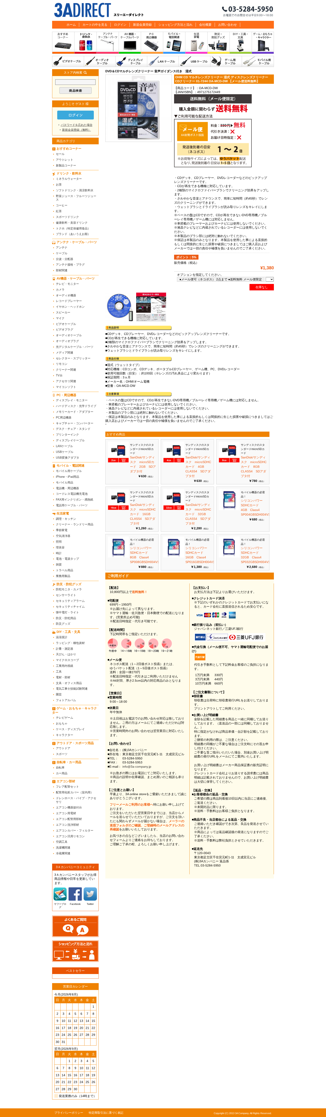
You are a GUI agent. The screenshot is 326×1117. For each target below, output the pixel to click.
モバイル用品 (64, 482)
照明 (59, 541)
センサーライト (66, 595)
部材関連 (61, 270)
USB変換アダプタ (67, 457)
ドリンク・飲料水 (86, 44)
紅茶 (59, 211)
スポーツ (61, 754)
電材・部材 (63, 677)
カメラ (60, 289)
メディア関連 (64, 352)
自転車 (60, 767)
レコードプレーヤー (69, 301)
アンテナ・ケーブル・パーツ (108, 44)
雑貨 (59, 564)
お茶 (59, 184)
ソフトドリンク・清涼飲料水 (74, 190)
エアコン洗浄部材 (67, 824)
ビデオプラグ (64, 329)
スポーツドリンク (67, 217)
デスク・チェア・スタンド (73, 428)
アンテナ (61, 247)
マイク (60, 318)
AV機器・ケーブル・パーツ (130, 44)
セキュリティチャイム (70, 606)
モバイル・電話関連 (174, 44)
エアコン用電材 (66, 813)
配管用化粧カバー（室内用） (74, 792)
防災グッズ (63, 623)
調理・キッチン (66, 518)
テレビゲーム (64, 717)
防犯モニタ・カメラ (69, 589)
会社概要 (205, 24)
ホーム (71, 24)
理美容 (60, 547)
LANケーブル (163, 61)
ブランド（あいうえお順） (73, 234)
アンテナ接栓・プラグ (70, 264)
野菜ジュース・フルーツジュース (76, 197)
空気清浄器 (63, 536)
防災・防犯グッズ (219, 44)
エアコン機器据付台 (69, 807)
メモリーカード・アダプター (74, 411)
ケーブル (61, 253)
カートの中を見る (94, 24)
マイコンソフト (66, 387)
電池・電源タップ (67, 558)
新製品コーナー (66, 165)
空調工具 (61, 841)
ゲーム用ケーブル (226, 61)
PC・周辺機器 (152, 44)
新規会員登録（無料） (76, 129)
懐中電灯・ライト (67, 612)
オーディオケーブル (100, 61)
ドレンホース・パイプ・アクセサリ (76, 800)
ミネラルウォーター (69, 178)
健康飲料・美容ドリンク (72, 222)
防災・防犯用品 (66, 618)
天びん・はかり (66, 654)
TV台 (59, 375)
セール (60, 154)
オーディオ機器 (66, 295)
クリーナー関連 (66, 369)
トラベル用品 (64, 570)
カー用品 (61, 773)
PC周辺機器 (63, 417)
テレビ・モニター (67, 284)
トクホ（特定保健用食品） (73, 228)
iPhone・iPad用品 (67, 476)
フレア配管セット (67, 786)
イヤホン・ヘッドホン (70, 306)
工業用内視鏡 (64, 665)
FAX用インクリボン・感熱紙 (74, 499)
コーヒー (61, 205)
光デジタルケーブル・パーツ (74, 346)
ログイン (120, 24)
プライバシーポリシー (68, 1112)
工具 (59, 671)
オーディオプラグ (67, 341)
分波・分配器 (64, 259)
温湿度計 (61, 637)
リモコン (61, 364)
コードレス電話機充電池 (72, 493)
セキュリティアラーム (70, 601)
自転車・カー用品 (69, 762)
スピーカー (63, 312)
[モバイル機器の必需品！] (229, 509)
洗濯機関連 (63, 847)
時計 (59, 553)
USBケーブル (194, 61)
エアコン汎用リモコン (70, 836)
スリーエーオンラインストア (163, 10)
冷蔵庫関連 (63, 853)
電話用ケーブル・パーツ (72, 505)
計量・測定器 (64, 648)
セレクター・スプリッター (73, 358)
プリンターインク (67, 434)
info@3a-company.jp (136, 766)
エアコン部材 (66, 781)
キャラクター (64, 735)
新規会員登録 (142, 24)
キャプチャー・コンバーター (74, 423)
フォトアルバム (66, 700)
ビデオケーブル (68, 61)
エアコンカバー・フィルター (74, 830)
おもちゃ (61, 723)
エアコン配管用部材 (69, 819)
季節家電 (61, 530)
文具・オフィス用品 (69, 683)
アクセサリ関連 (66, 381)
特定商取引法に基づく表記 (106, 1112)
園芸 (59, 694)
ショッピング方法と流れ (175, 24)
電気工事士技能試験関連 (72, 688)
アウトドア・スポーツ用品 (75, 743)
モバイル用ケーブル (258, 61)
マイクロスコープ (67, 660)
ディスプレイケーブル (131, 61)
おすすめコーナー (63, 44)
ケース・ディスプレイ (70, 729)
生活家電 (196, 44)
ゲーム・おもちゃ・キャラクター (74, 710)
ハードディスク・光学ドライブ (76, 406)
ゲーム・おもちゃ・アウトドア (263, 44)
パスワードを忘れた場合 (76, 125)
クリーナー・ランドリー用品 (74, 524)
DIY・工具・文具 (241, 44)
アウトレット (64, 159)
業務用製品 (63, 576)
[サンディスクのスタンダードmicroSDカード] (118, 461)
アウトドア (63, 748)
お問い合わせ (227, 24)
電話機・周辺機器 (67, 488)
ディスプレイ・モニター (72, 400)
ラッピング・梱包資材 (70, 643)
